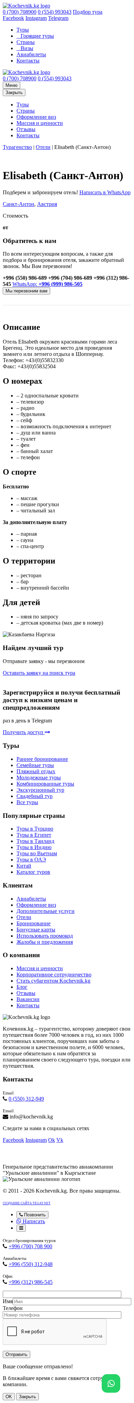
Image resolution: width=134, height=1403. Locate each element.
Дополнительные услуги (45, 911)
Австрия (47, 204)
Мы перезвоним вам (26, 290)
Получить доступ (24, 732)
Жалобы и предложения (44, 942)
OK (8, 1396)
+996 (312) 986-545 (31, 1282)
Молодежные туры (38, 777)
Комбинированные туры (45, 784)
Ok (51, 1140)
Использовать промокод (44, 936)
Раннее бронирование (42, 759)
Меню (11, 85)
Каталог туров (33, 872)
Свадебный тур (34, 796)
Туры (22, 30)
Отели (43, 147)
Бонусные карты (35, 929)
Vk (59, 1140)
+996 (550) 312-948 (31, 1264)
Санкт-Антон (18, 204)
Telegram (58, 18)
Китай (23, 866)
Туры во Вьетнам (36, 853)
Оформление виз (36, 117)
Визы (27, 48)
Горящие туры (37, 36)
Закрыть (14, 92)
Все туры (27, 802)
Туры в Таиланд (35, 841)
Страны (25, 42)
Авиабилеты (31, 54)
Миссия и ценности (39, 123)
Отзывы (25, 129)
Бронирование (33, 923)
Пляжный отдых (35, 771)
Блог (21, 987)
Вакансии (28, 999)
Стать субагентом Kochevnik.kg (53, 981)
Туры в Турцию (34, 829)
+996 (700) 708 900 (30, 1246)
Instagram (36, 18)
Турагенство (17, 147)
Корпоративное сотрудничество (53, 974)
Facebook (13, 18)
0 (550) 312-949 (26, 1099)
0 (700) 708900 (19, 12)
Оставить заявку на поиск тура (39, 673)
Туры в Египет (33, 835)
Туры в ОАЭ (31, 859)
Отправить (16, 1354)
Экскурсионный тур (40, 790)
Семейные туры (35, 765)
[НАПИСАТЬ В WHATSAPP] (111, 1383)
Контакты (28, 60)
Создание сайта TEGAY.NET (27, 1203)
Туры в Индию (34, 847)
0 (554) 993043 (54, 12)
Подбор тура (87, 12)
